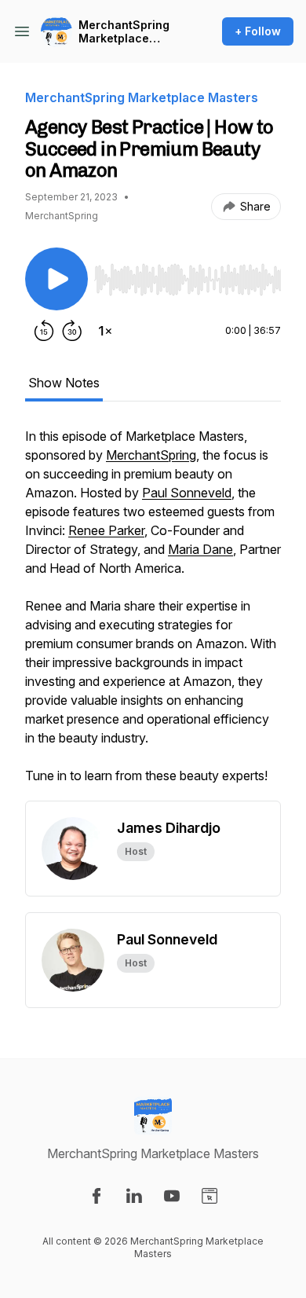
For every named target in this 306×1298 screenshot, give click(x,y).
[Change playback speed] (105, 331)
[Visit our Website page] (209, 1196)
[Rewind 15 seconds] (44, 331)
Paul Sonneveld (186, 492)
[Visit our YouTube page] (172, 1196)
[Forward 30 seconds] (72, 331)
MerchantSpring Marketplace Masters (123, 32)
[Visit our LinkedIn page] (134, 1196)
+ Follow (258, 31)
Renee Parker (106, 530)
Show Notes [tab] (64, 382)
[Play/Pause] (56, 279)
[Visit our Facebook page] (96, 1196)
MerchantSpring (151, 455)
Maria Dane (200, 549)
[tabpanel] (153, 614)
